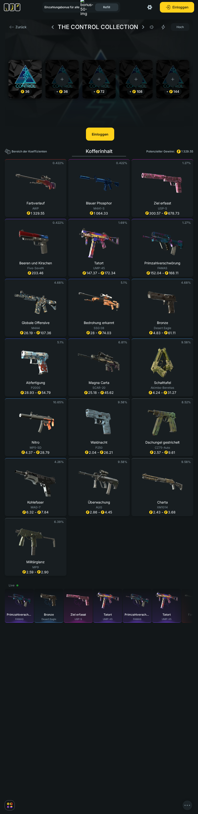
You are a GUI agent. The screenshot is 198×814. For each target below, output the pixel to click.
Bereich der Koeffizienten (29, 151)
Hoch (180, 27)
